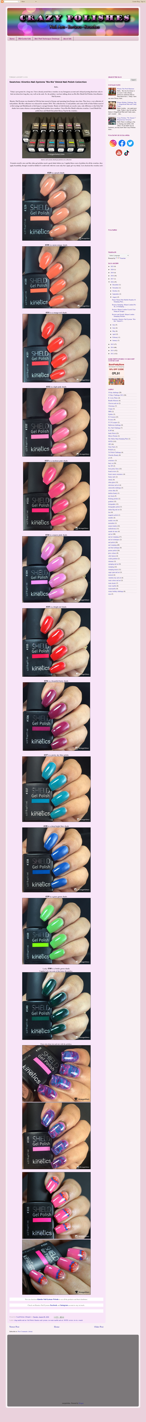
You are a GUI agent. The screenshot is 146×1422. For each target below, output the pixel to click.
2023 (112, 266)
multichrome (112, 529)
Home (12, 39)
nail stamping (112, 545)
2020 (112, 269)
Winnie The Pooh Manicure (125, 89)
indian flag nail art (113, 510)
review (71, 1320)
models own (112, 520)
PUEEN (110, 450)
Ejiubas (110, 414)
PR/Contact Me (24, 39)
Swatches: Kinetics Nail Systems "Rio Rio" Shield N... (124, 320)
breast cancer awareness (115, 474)
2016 (112, 282)
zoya (109, 594)
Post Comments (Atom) (25, 1331)
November (115, 288)
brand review (112, 471)
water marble (112, 586)
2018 (112, 276)
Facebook (53, 1305)
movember (111, 523)
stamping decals (113, 569)
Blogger (81, 1403)
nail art (110, 534)
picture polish (112, 550)
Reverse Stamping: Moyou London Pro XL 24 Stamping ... (124, 305)
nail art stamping (113, 537)
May (114, 331)
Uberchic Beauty (113, 455)
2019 (112, 273)
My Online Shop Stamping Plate (118, 439)
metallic (110, 518)
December (115, 285)
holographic (111, 504)
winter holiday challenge (115, 591)
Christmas (111, 406)
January (115, 340)
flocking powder (113, 499)
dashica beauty (112, 493)
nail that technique (113, 548)
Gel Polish (30, 1320)
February (115, 337)
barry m (110, 463)
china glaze (111, 482)
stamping (111, 567)
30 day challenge (113, 392)
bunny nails (111, 477)
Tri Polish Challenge (114, 452)
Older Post (98, 1326)
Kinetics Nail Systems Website (48, 1299)
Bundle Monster (113, 400)
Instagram (64, 1305)
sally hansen (112, 556)
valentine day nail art (114, 578)
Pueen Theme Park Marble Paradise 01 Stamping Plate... (124, 301)
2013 (112, 350)
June (114, 328)
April (114, 334)
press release (112, 553)
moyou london (112, 526)
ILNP (110, 430)
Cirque (110, 409)
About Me (67, 39)
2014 (112, 347)
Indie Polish (112, 433)
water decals (112, 583)
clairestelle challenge (114, 488)
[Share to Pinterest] (63, 1317)
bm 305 (110, 466)
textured (110, 575)
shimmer (111, 561)
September (115, 294)
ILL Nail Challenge (114, 428)
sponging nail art (113, 564)
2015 (112, 344)
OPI (109, 444)
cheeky (110, 480)
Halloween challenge (114, 425)
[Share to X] (59, 1317)
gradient (110, 501)
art (109, 458)
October (115, 291)
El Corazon (111, 417)
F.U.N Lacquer (112, 422)
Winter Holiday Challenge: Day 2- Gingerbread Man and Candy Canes (126, 104)
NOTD (66, 1320)
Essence (110, 420)
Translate (123, 258)
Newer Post (14, 1326)
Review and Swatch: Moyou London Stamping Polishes (123, 315)
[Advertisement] (71, 59)
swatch (80, 1320)
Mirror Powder (112, 436)
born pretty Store (113, 469)
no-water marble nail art (55, 1320)
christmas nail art (113, 485)
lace (109, 512)
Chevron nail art (113, 403)
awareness (111, 460)
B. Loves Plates (113, 398)
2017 (112, 279)
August (114, 297)
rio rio (76, 1320)
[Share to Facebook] (61, 1317)
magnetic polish (113, 515)
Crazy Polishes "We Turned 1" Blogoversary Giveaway (126, 119)
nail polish (111, 542)
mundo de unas (112, 531)
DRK (109, 411)
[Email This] (55, 1317)
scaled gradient (112, 559)
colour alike (111, 490)
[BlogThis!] (57, 1317)
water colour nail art (114, 580)
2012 (112, 354)
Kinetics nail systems (41, 1320)
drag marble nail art (20, 1320)
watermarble (112, 589)
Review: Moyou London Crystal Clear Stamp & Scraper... (124, 310)
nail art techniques (113, 539)
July (113, 325)
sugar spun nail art (114, 572)
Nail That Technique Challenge (47, 39)
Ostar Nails (111, 447)
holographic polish (114, 507)
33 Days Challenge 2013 (115, 395)
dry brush (111, 496)
